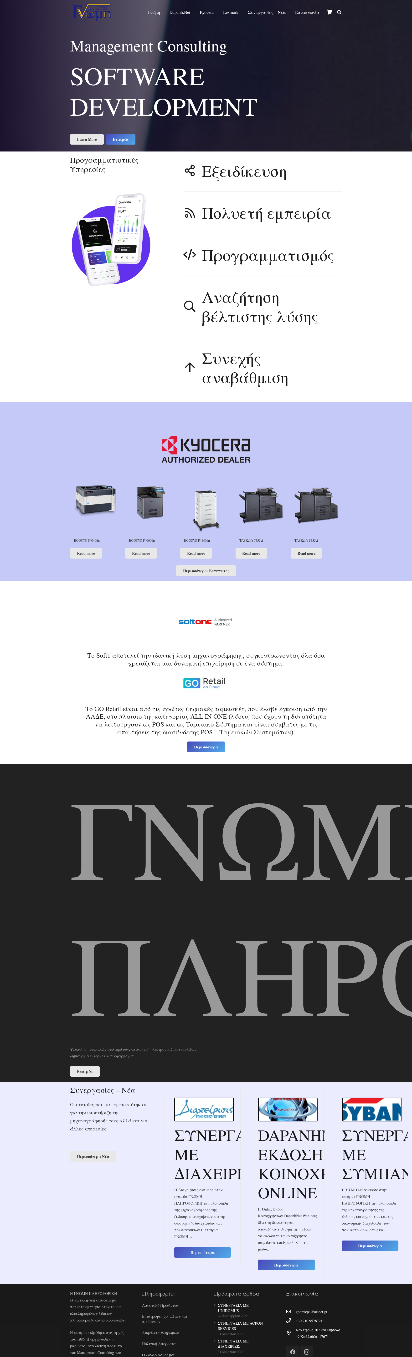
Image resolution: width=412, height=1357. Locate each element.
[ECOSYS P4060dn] (150, 510)
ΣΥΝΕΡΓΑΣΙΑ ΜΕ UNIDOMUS (233, 1308)
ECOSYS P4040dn (87, 540)
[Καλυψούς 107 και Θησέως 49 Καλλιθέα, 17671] (291, 1333)
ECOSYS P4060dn (142, 540)
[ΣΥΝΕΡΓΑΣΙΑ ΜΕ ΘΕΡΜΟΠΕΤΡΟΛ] (372, 1109)
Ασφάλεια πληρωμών (160, 1332)
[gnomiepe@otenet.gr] (291, 1311)
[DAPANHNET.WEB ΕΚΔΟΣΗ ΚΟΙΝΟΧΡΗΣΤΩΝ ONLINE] (204, 1109)
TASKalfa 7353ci (251, 540)
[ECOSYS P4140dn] (206, 510)
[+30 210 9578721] (291, 1320)
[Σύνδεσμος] (91, 12)
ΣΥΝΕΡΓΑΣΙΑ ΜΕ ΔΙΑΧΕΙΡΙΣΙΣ (233, 1343)
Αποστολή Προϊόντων (160, 1305)
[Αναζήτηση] (339, 12)
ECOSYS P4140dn (197, 540)
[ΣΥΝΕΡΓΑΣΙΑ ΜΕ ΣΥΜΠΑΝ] (288, 1109)
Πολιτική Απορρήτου (159, 1343)
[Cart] (329, 12)
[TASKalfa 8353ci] (316, 510)
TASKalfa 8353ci (306, 540)
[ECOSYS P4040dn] (95, 510)
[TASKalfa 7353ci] (261, 510)
